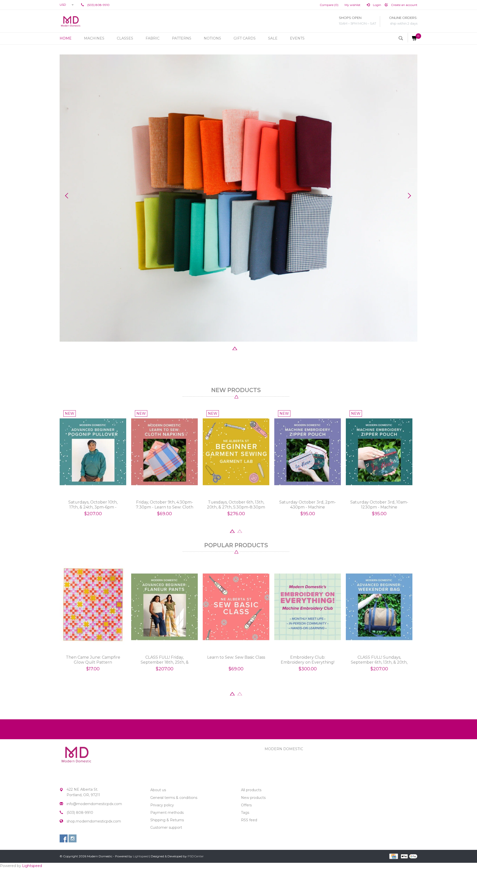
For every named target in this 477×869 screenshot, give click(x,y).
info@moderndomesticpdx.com (94, 804)
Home (66, 38)
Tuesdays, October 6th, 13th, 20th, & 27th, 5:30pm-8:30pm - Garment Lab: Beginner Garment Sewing (236, 505)
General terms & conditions (173, 797)
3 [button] (234, 348)
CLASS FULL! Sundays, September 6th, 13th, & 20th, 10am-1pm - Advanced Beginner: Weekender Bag (379, 660)
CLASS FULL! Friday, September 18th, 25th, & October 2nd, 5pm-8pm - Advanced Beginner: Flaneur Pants (164, 660)
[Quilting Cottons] (238, 198)
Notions (212, 38)
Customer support (166, 827)
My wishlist (352, 5)
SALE (273, 38)
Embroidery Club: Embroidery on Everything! (307, 660)
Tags (245, 812)
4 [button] (242, 348)
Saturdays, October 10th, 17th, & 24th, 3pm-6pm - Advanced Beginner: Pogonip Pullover (93, 505)
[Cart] (412, 37)
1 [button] (219, 348)
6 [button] (257, 348)
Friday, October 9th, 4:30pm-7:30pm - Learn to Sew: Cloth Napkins (164, 505)
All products (251, 790)
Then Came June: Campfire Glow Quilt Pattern (93, 660)
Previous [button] (68, 195)
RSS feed (249, 820)
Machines (94, 38)
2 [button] (227, 348)
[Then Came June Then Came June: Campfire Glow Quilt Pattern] (93, 607)
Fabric (152, 38)
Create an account (403, 5)
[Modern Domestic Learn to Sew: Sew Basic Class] (236, 607)
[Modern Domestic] (71, 21)
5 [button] (249, 348)
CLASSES (125, 38)
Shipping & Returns (167, 820)
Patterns (181, 38)
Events (297, 38)
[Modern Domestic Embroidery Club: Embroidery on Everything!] (307, 607)
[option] (238, 198)
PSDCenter (196, 856)
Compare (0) (329, 5)
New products (253, 797)
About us (158, 790)
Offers (246, 805)
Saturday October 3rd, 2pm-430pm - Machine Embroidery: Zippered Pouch (307, 505)
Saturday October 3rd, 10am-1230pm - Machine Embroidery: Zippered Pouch (379, 505)
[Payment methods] (393, 856)
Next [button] (408, 195)
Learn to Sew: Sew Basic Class (236, 657)
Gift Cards (245, 38)
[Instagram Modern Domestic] (73, 838)
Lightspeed (141, 856)
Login (376, 5)
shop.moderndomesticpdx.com (94, 821)
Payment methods (167, 812)
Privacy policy (162, 805)
